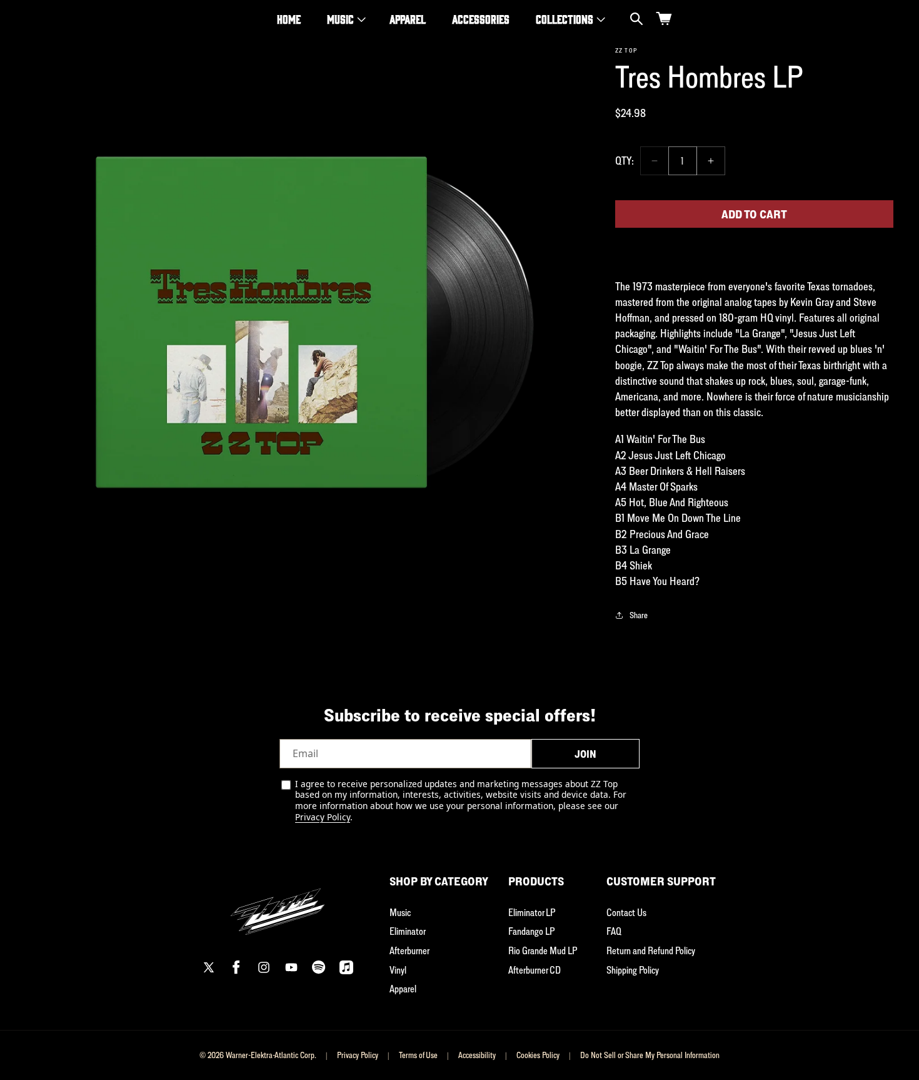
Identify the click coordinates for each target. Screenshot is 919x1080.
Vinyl (397, 970)
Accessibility (477, 1055)
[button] (345, 19)
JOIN (585, 754)
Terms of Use (418, 1055)
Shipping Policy (632, 970)
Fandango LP (531, 931)
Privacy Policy (322, 817)
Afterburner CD (534, 970)
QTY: (624, 160)
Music (340, 19)
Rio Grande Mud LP (542, 950)
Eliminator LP (531, 912)
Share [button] (639, 614)
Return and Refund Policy (650, 950)
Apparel (402, 988)
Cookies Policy (538, 1055)
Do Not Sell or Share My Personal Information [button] (650, 1055)
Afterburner (409, 950)
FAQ (613, 931)
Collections (564, 19)
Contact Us (626, 912)
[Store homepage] (277, 904)
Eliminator (407, 931)
